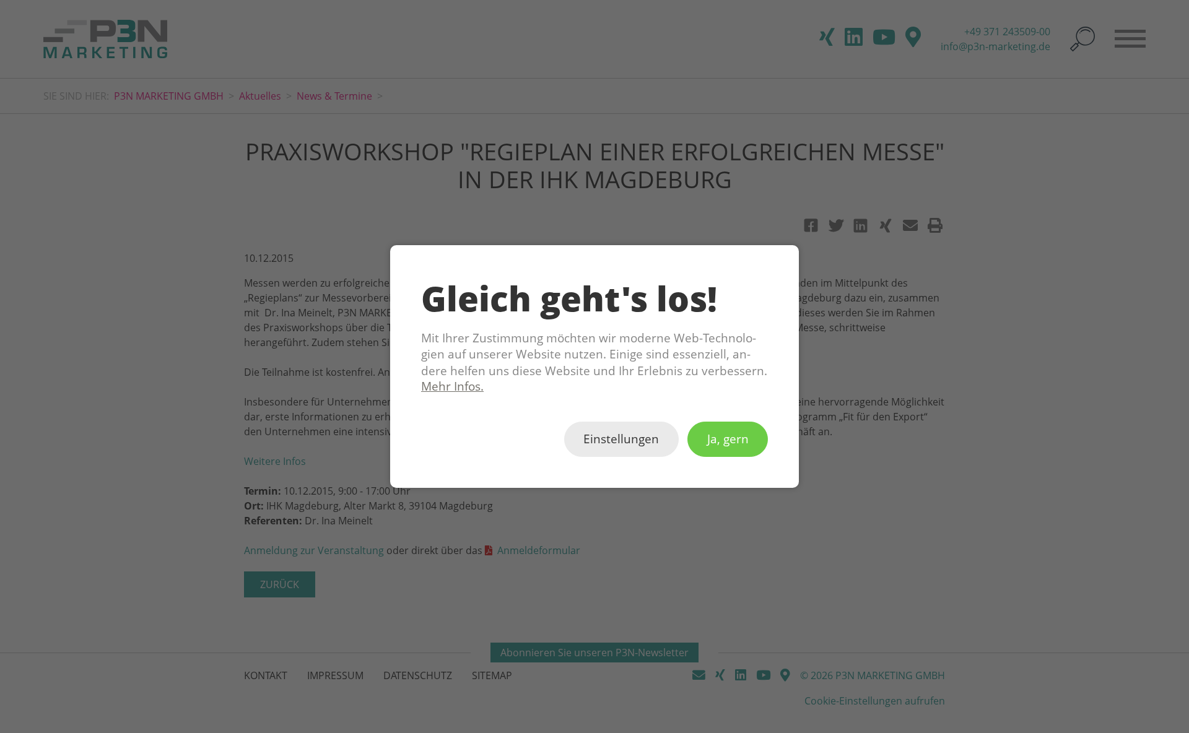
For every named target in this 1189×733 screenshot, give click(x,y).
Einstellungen (621, 440)
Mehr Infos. (452, 386)
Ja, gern (728, 440)
